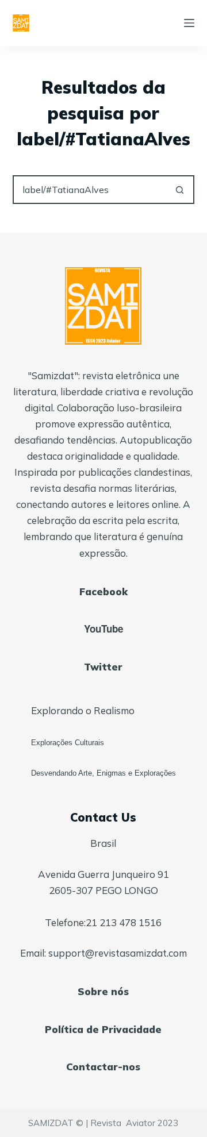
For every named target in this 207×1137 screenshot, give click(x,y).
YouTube (103, 628)
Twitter (103, 667)
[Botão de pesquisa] (180, 189)
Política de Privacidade (103, 1029)
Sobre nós (103, 991)
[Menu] (189, 23)
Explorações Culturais (67, 742)
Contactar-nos (103, 1067)
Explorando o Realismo (83, 710)
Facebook (103, 591)
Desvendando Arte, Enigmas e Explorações (103, 773)
